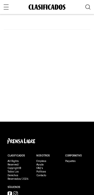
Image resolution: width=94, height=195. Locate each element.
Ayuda (40, 164)
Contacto (41, 175)
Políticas (41, 171)
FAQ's (39, 168)
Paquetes (70, 161)
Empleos (41, 161)
